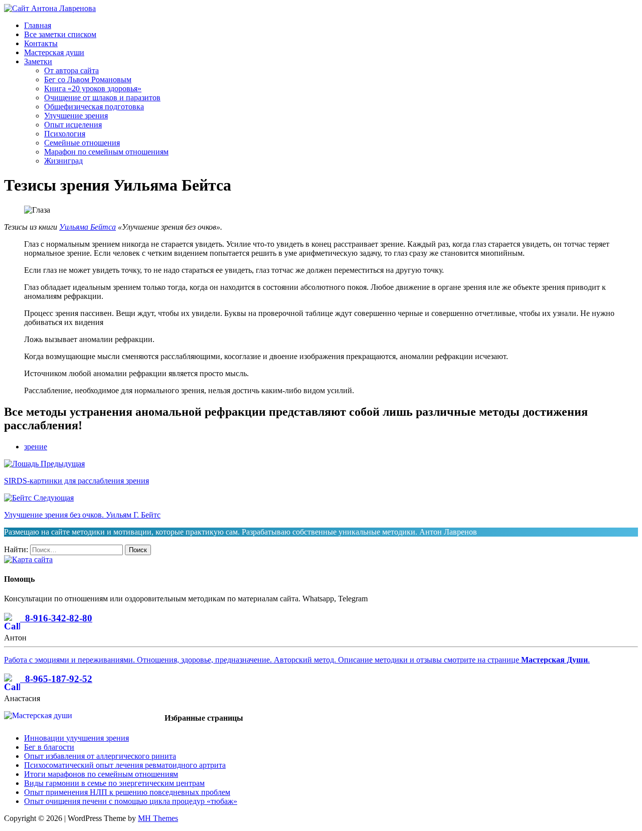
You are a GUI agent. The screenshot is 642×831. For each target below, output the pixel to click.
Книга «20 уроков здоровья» (92, 88)
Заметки (38, 61)
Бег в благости (49, 747)
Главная (37, 25)
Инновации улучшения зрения (76, 738)
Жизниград (63, 160)
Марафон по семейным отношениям (106, 151)
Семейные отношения (82, 142)
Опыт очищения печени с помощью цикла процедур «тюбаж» (130, 801)
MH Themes (158, 818)
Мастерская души (54, 52)
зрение (35, 446)
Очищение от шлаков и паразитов (102, 97)
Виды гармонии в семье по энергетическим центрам (114, 783)
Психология (64, 133)
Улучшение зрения (76, 115)
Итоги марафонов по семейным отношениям (101, 774)
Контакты (41, 43)
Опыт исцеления (73, 124)
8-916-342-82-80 (56, 618)
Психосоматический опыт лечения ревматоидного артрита (125, 765)
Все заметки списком (60, 34)
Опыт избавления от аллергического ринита (100, 756)
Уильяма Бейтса (87, 227)
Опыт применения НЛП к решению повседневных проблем (127, 792)
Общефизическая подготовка (94, 106)
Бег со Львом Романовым (87, 79)
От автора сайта (71, 70)
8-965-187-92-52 (56, 679)
